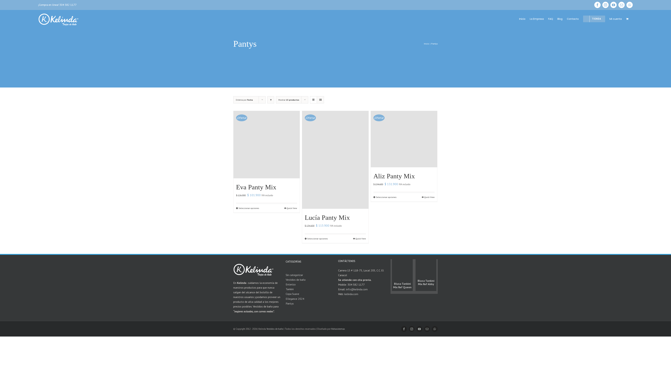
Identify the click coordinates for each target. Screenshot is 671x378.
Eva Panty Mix (256, 187)
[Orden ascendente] (270, 99)
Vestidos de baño (274, 328)
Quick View (292, 208)
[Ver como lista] (320, 99)
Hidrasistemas (338, 328)
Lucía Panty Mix (327, 217)
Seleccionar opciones (249, 208)
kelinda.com (351, 294)
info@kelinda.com (357, 289)
